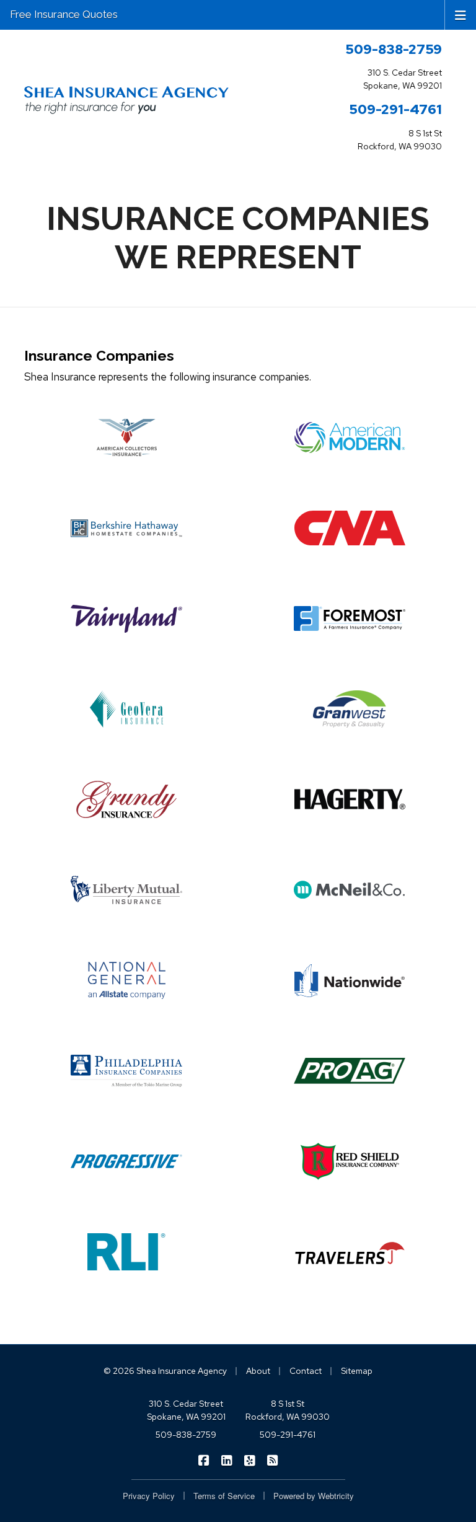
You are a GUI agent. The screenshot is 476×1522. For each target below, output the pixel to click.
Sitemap (356, 1370)
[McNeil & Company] (349, 890)
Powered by (313, 1496)
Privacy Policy (149, 1496)
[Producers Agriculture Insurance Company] (349, 1071)
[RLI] (126, 1252)
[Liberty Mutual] (126, 890)
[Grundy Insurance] (126, 799)
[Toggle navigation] (460, 14)
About (258, 1370)
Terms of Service (224, 1496)
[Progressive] (126, 1161)
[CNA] (349, 528)
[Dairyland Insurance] (126, 618)
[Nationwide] (349, 980)
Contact (305, 1370)
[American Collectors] (126, 437)
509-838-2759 (393, 49)
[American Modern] (349, 437)
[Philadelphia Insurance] (126, 1071)
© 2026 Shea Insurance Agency (165, 1370)
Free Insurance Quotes (64, 14)
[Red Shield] (349, 1161)
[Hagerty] (349, 799)
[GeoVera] (126, 709)
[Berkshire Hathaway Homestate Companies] (126, 528)
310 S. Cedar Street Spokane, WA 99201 (186, 1410)
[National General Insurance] (126, 980)
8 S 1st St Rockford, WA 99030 (287, 1410)
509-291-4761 (395, 109)
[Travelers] (349, 1252)
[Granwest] (349, 709)
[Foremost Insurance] (349, 618)
